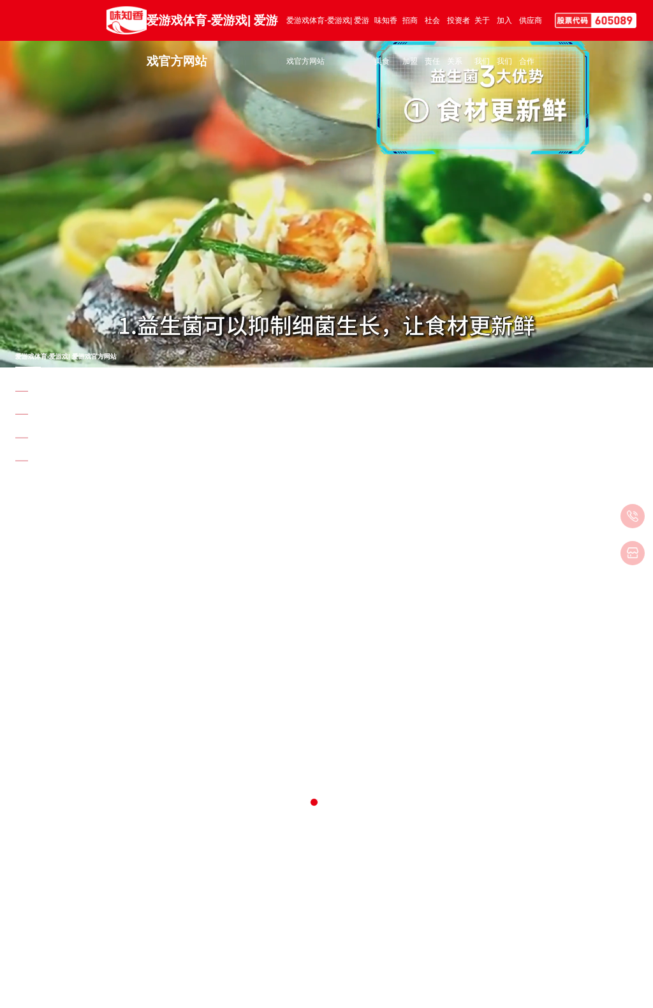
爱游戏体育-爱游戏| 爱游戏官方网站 (212, 27)
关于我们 (482, 29)
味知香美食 (385, 29)
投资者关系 (458, 29)
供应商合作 (530, 29)
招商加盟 (410, 29)
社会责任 (432, 29)
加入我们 (504, 29)
